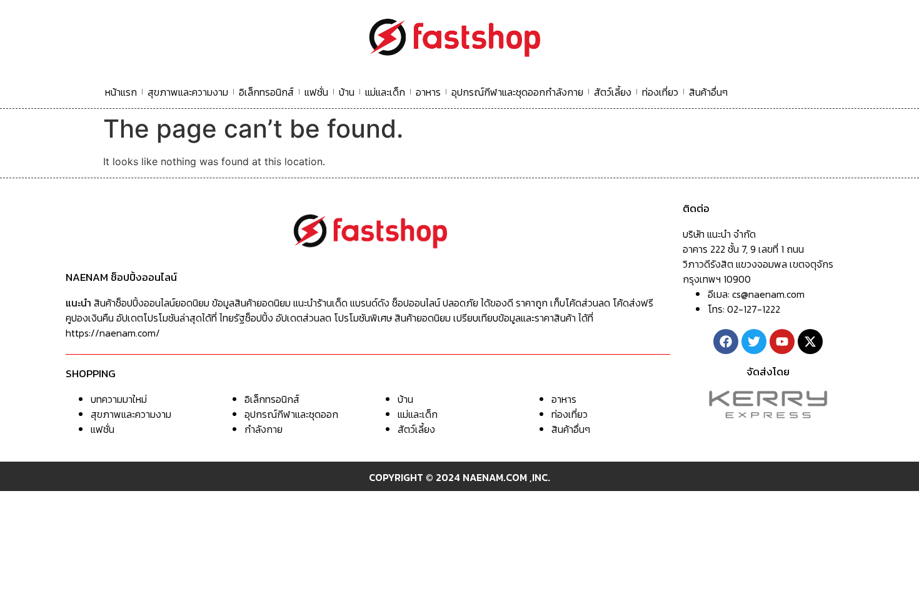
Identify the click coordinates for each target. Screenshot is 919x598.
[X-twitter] (810, 341)
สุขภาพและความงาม (188, 91)
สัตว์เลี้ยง (612, 91)
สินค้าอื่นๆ (708, 91)
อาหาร (428, 91)
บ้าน (346, 91)
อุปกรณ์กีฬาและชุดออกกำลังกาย (517, 91)
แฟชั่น (316, 91)
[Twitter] (753, 341)
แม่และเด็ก (385, 91)
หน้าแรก (121, 91)
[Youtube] (782, 341)
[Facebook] (725, 341)
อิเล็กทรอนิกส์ (266, 91)
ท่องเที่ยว (660, 91)
